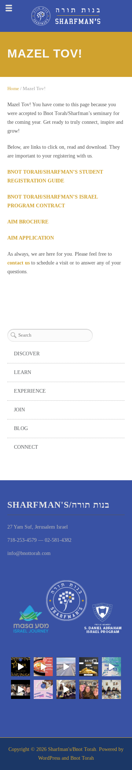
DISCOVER (27, 353)
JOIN (19, 409)
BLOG (21, 428)
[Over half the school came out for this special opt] (43, 689)
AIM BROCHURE (27, 222)
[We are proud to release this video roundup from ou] (66, 666)
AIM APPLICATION (30, 238)
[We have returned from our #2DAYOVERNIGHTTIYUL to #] (111, 666)
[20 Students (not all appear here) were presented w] (20, 666)
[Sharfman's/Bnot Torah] (66, 16)
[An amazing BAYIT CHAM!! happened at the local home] (111, 689)
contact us (18, 263)
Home (13, 88)
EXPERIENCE (30, 391)
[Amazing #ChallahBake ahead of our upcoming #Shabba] (20, 689)
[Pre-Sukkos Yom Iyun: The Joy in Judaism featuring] (66, 689)
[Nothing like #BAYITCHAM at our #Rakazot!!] (88, 666)
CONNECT (26, 447)
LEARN (22, 372)
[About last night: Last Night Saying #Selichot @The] (88, 689)
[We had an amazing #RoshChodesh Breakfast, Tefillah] (43, 666)
